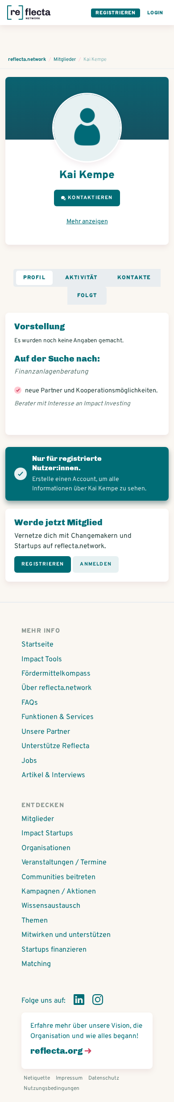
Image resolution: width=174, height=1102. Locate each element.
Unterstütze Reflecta (55, 746)
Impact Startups (47, 833)
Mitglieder (37, 819)
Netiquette (37, 1078)
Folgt (87, 295)
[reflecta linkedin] (79, 1001)
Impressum (69, 1078)
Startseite (37, 644)
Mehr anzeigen (87, 222)
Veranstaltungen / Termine (64, 862)
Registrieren (115, 13)
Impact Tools (41, 659)
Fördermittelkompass (56, 673)
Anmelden (96, 564)
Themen (34, 920)
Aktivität (81, 277)
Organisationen (45, 848)
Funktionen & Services (57, 717)
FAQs (29, 702)
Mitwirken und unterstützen (66, 935)
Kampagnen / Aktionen (58, 891)
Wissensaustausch (50, 906)
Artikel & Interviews (53, 775)
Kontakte (134, 277)
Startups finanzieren (54, 949)
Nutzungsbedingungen (51, 1088)
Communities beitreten (58, 877)
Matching (36, 964)
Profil (34, 277)
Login (155, 13)
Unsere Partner (45, 732)
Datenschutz (103, 1078)
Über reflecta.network (56, 688)
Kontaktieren (90, 198)
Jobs (29, 761)
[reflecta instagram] (97, 1001)
